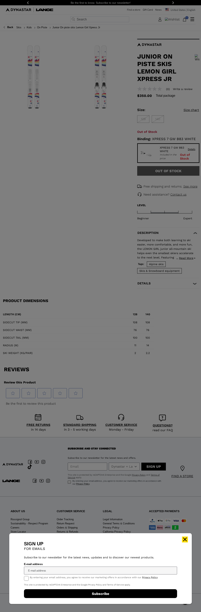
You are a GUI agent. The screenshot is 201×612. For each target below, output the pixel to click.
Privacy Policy (149, 577)
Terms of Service (115, 585)
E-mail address (33, 564)
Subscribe (100, 594)
